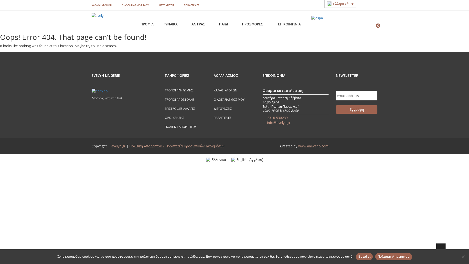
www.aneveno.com (313, 146)
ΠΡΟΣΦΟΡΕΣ (253, 24)
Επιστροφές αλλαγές (180, 109)
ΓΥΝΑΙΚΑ (171, 24)
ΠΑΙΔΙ (224, 24)
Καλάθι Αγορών (102, 5)
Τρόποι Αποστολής (179, 100)
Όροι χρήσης (174, 118)
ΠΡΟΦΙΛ (147, 24)
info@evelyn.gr (278, 122)
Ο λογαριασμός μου (135, 5)
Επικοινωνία (289, 24)
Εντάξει (364, 256)
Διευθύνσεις (166, 5)
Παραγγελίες (192, 5)
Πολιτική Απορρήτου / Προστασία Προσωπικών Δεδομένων (176, 146)
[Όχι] (462, 256)
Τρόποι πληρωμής (179, 90)
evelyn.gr (118, 146)
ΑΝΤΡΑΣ (199, 24)
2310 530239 (277, 117)
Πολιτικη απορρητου (181, 127)
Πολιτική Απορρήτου (394, 256)
